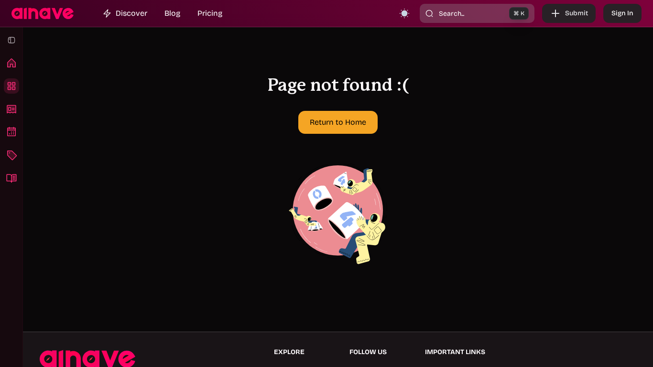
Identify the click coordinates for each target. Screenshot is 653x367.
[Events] (11, 132)
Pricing (209, 13)
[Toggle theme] (404, 13)
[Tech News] (11, 109)
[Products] (11, 86)
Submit (576, 13)
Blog (172, 13)
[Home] (11, 63)
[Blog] (11, 177)
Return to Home (338, 122)
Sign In (622, 13)
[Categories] (11, 154)
